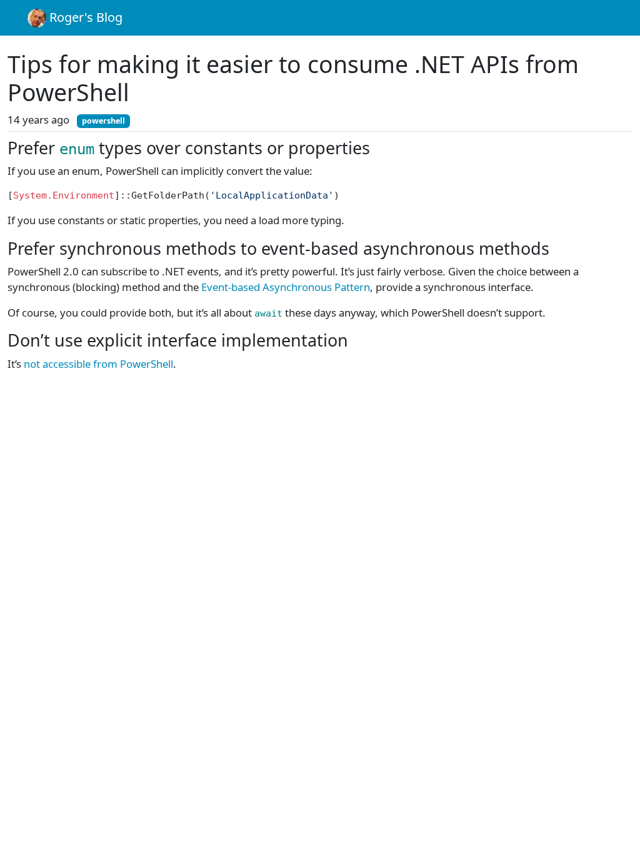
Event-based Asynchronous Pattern (285, 287)
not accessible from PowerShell (98, 364)
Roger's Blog (84, 17)
